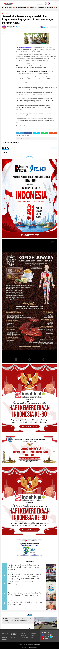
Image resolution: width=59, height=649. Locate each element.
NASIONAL (32, 7)
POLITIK (13, 637)
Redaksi (25, 644)
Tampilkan (53, 148)
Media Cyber (37, 644)
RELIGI (32, 637)
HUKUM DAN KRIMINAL (21, 7)
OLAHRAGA (23, 635)
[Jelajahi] (57, 2)
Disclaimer (30, 644)
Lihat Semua (29, 156)
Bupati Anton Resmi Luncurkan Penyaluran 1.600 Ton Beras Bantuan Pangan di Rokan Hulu (25, 594)
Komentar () (53, 27)
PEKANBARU (41, 7)
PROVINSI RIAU (24, 637)
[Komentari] (53, 133)
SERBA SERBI (50, 7)
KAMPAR (23, 633)
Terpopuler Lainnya (29, 611)
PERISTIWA (4, 637)
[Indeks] (46, 3)
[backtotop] (29, 629)
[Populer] (49, 3)
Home (20, 644)
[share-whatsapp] (48, 27)
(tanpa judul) (12, 584)
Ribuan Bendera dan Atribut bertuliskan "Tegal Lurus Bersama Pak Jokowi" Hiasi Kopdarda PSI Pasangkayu (19, 620)
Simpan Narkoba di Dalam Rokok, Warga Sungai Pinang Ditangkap (25, 603)
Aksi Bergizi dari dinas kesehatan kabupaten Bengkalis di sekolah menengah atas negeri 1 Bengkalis (24, 567)
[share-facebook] (41, 27)
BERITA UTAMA (8, 7)
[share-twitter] (44, 27)
